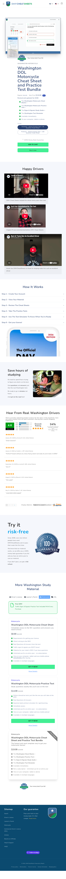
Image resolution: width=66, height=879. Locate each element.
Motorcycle (7, 825)
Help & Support (8, 842)
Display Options (26, 505)
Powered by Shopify (39, 863)
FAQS (6, 846)
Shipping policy (52, 867)
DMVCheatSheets (30, 863)
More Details (33, 671)
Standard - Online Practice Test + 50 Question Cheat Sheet (33, 127)
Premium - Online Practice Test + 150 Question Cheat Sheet (32, 132)
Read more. (33, 818)
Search (6, 813)
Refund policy (23, 867)
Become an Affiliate (10, 839)
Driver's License (8, 817)
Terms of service (32, 867)
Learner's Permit (9, 821)
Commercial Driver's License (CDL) (12, 830)
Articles (6, 835)
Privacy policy (14, 867)
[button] (4, 4)
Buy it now (33, 150)
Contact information (42, 867)
